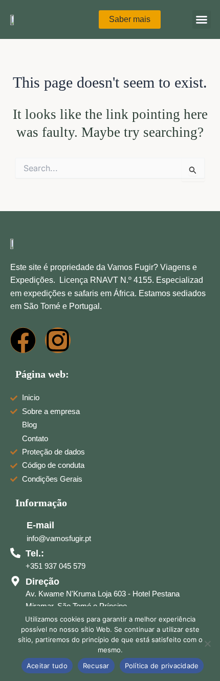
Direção (42, 581)
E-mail (40, 525)
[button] (201, 19)
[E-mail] (15, 525)
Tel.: (35, 553)
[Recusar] (207, 643)
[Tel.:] (15, 553)
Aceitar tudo (47, 666)
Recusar (96, 666)
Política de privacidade (162, 666)
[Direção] (15, 581)
